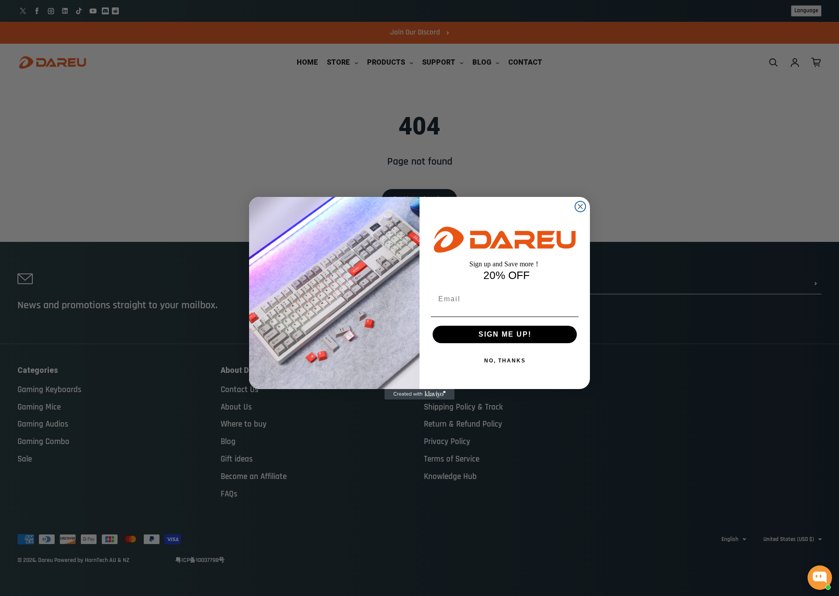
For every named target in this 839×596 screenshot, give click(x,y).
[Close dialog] (580, 206)
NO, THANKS (505, 361)
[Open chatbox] (820, 577)
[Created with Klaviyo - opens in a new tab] (419, 394)
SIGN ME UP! (504, 334)
